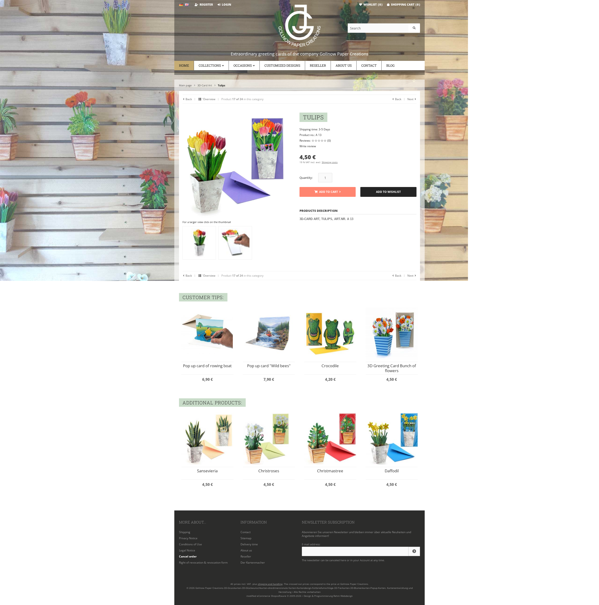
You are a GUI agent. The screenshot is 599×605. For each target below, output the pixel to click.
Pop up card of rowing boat (207, 365)
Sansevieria (207, 470)
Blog (390, 65)
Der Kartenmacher (253, 563)
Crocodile (330, 365)
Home (184, 65)
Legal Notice (187, 550)
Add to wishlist (388, 192)
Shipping (184, 532)
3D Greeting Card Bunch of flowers (391, 368)
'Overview (208, 99)
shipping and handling (270, 584)
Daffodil (392, 470)
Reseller (318, 65)
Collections (210, 65)
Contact (369, 65)
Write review (308, 146)
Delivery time (249, 544)
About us (344, 65)
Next (410, 99)
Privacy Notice (188, 538)
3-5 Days (324, 129)
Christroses (268, 470)
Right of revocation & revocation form (203, 563)
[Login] (414, 551)
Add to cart (327, 192)
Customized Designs (282, 65)
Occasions (243, 65)
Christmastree (330, 470)
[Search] (414, 28)
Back (188, 99)
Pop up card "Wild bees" (269, 365)
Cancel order (188, 556)
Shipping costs (330, 162)
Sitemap (246, 538)
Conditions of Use (190, 544)
